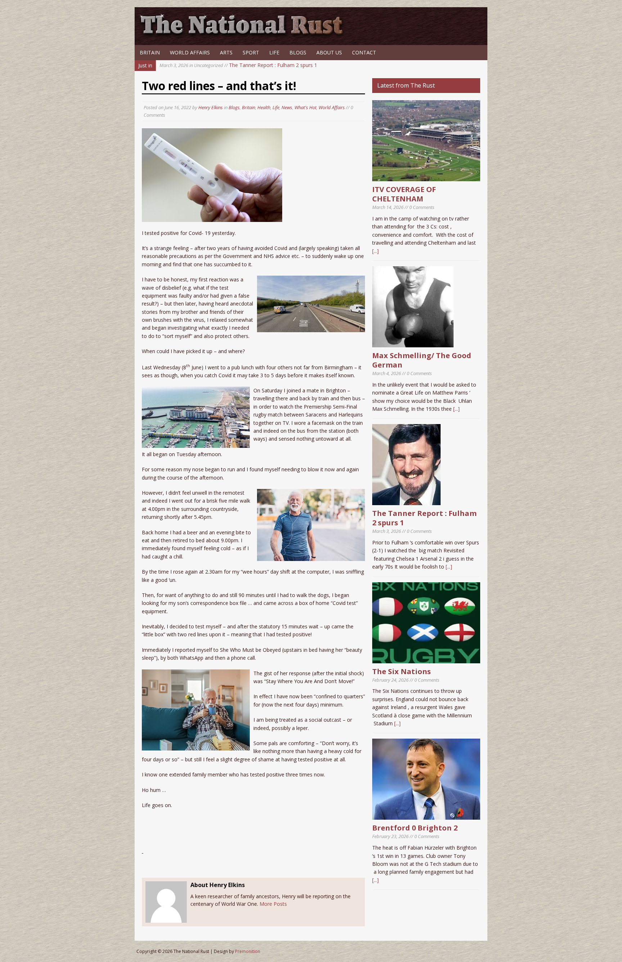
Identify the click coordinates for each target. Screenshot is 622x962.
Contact (364, 52)
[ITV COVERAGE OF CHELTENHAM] (426, 177)
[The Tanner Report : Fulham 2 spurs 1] (406, 501)
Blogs (297, 52)
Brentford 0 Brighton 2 (415, 828)
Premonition (247, 951)
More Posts (273, 903)
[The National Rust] (244, 35)
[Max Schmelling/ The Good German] (413, 343)
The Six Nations (401, 671)
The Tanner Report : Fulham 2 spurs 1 (238, 65)
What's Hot (305, 107)
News (286, 107)
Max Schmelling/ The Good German (421, 360)
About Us (329, 52)
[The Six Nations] (426, 658)
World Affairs (190, 52)
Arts (226, 52)
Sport (251, 52)
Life (274, 52)
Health (263, 107)
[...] (375, 251)
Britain (150, 52)
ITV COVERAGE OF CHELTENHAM (404, 194)
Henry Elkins (210, 107)
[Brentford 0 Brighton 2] (426, 815)
